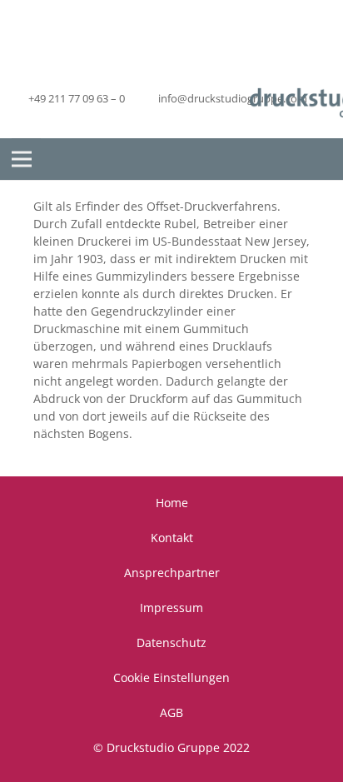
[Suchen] (317, 159)
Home (172, 503)
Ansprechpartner (172, 572)
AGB (171, 712)
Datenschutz (171, 642)
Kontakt (172, 537)
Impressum (171, 607)
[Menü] (21, 159)
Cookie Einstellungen (171, 677)
